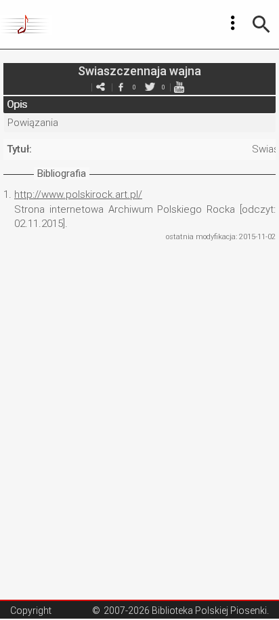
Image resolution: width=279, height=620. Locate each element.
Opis (17, 104)
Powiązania (32, 123)
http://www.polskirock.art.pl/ (78, 194)
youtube (179, 87)
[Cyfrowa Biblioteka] (26, 24)
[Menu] (233, 23)
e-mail (100, 87)
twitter (149, 87)
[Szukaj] (261, 24)
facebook (120, 87)
